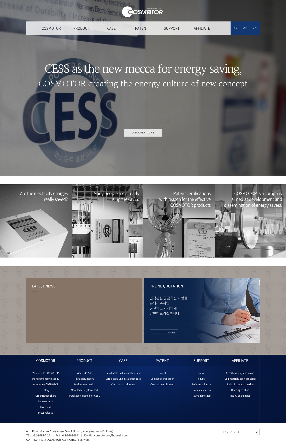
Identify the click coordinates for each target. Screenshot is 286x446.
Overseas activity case (123, 384)
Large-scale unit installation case (123, 378)
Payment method (201, 395)
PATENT (141, 28)
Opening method (240, 390)
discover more (143, 132)
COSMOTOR (51, 28)
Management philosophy (45, 378)
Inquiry (201, 378)
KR (235, 28)
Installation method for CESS (84, 395)
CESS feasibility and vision (240, 373)
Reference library (201, 384)
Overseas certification (162, 384)
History (45, 390)
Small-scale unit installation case (123, 373)
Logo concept (45, 401)
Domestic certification (162, 378)
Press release (45, 412)
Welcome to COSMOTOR (45, 373)
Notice (201, 373)
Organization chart (45, 395)
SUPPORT (172, 28)
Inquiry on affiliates (240, 395)
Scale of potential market (240, 384)
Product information (84, 384)
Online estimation (201, 390)
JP (245, 28)
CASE (111, 28)
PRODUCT (81, 28)
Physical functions (84, 378)
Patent (162, 373)
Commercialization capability (240, 378)
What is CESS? (84, 373)
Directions (45, 407)
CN (255, 28)
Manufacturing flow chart (84, 390)
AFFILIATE (202, 28)
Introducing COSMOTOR (46, 384)
